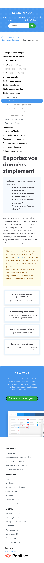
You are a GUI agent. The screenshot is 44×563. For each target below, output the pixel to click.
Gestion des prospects (12, 81)
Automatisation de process (14, 135)
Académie (9, 483)
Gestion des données (10, 40)
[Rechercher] (32, 25)
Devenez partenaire (13, 530)
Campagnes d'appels (12, 147)
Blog (7, 479)
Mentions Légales (12, 542)
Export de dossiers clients (16, 112)
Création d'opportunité (12, 65)
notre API (20, 257)
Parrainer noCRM (12, 534)
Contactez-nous (11, 538)
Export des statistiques (15, 116)
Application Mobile (11, 131)
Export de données (12, 101)
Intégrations (8, 127)
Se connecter (10, 526)
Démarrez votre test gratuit (22, 398)
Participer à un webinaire (15, 522)
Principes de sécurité (12, 123)
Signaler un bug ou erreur (13, 139)
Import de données (12, 97)
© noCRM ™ (10, 552)
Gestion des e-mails (11, 61)
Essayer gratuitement (14, 518)
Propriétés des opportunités (14, 69)
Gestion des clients (11, 85)
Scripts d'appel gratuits (14, 504)
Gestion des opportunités (13, 73)
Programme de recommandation (16, 143)
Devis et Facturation (11, 77)
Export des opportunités (15, 108)
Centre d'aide (22, 13)
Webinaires (10, 496)
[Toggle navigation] (39, 4)
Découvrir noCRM (12, 513)
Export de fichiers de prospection (19, 104)
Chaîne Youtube (12, 500)
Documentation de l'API (15, 487)
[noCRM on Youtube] (11, 549)
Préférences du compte (12, 151)
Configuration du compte (13, 53)
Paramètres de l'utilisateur (13, 57)
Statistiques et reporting (13, 89)
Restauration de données (14, 119)
